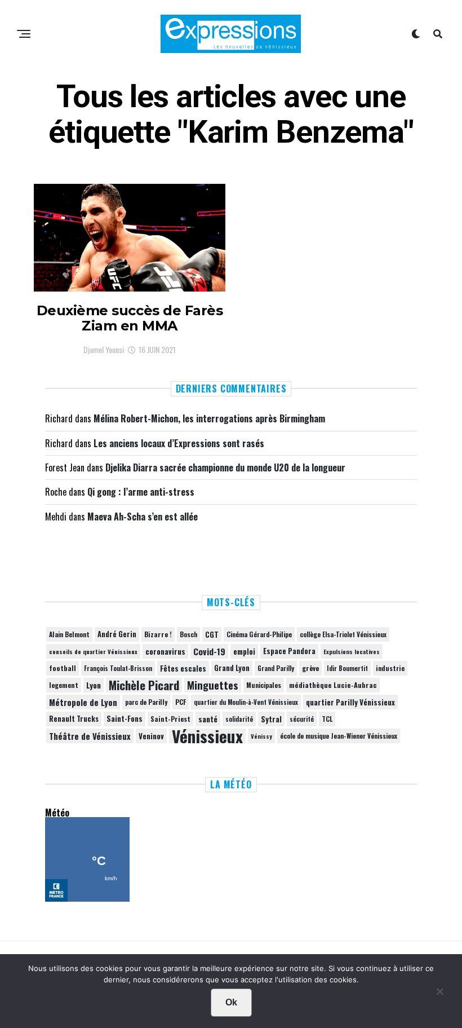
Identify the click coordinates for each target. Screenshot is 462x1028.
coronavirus (165, 651)
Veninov (151, 736)
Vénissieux (207, 736)
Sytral (271, 719)
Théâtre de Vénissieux (90, 736)
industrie (390, 668)
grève (310, 668)
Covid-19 (209, 651)
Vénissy (261, 735)
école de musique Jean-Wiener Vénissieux (338, 735)
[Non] (439, 994)
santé (207, 719)
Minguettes (212, 685)
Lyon (93, 685)
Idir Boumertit (347, 668)
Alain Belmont (69, 634)
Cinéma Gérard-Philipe (259, 634)
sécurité (302, 718)
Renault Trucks (74, 718)
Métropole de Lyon (83, 702)
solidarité (239, 718)
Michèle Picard (144, 685)
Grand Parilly (275, 668)
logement (63, 685)
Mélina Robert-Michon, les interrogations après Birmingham (209, 418)
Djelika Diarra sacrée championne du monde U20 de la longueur (225, 467)
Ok (231, 1002)
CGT (212, 634)
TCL (327, 718)
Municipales (263, 685)
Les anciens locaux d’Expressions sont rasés (179, 443)
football (62, 668)
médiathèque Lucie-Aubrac (333, 685)
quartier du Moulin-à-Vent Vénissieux (246, 702)
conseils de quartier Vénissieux (93, 651)
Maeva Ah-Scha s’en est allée (142, 516)
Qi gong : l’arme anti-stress (140, 491)
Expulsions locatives (351, 651)
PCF (180, 702)
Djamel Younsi (103, 349)
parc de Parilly (146, 702)
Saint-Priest (170, 719)
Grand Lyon (232, 668)
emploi (244, 651)
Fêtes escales (183, 668)
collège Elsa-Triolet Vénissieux (343, 634)
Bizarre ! (158, 634)
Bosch (188, 634)
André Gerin (116, 634)
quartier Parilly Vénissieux (350, 702)
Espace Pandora (289, 651)
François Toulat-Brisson (118, 668)
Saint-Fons (124, 718)
